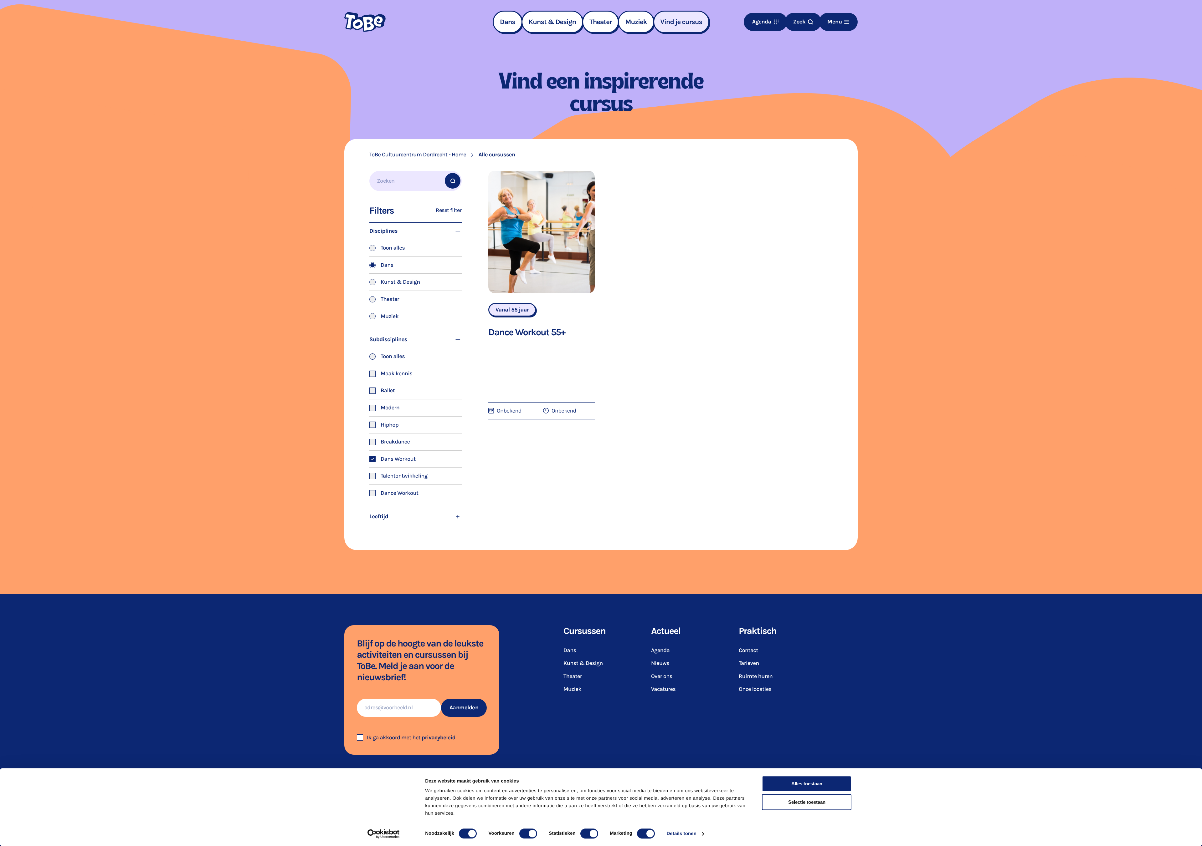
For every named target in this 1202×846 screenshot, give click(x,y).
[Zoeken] (452, 181)
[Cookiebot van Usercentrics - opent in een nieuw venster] (383, 833)
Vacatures (663, 689)
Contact (748, 650)
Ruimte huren (756, 676)
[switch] (528, 833)
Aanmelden (463, 707)
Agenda (660, 650)
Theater (600, 22)
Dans (507, 22)
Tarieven (749, 663)
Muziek (636, 22)
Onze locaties (755, 689)
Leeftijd (378, 516)
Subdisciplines (388, 339)
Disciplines (383, 230)
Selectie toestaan (806, 802)
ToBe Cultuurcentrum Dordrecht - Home (417, 154)
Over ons (661, 676)
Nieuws (660, 663)
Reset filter (449, 210)
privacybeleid (438, 737)
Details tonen (681, 833)
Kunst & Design (552, 22)
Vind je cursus (681, 22)
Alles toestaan (806, 783)
